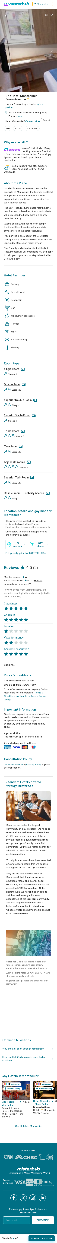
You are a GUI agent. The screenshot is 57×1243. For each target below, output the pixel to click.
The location (17, 544)
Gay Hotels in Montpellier (28, 1126)
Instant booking (41, 1238)
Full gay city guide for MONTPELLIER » (26, 553)
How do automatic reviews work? (23, 582)
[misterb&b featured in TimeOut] (46, 1157)
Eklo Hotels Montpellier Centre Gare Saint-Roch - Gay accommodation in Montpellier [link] (10, 1104)
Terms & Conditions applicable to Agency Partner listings (25, 696)
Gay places (40, 544)
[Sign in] (51, 15)
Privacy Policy (33, 764)
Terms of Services (13, 764)
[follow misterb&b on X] (24, 1197)
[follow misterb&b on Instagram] (33, 1197)
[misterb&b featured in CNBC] (26, 1157)
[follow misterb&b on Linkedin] (43, 1197)
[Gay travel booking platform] (28, 1168)
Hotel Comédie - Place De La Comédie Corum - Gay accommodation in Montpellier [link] (41, 1103)
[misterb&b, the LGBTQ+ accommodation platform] (16, 4)
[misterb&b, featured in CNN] (8, 1157)
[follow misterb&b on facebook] (14, 1197)
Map (20, 116)
